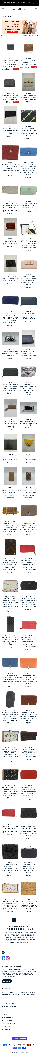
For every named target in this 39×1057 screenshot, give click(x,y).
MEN (9, 17)
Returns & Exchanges (9, 1006)
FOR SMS (32, 994)
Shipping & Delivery (8, 1003)
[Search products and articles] (35, 13)
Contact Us (5, 1015)
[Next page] (25, 920)
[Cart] (36, 9)
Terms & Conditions (8, 1024)
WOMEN (4, 17)
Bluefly (16, 1052)
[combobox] (19, 14)
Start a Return (6, 1009)
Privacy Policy (6, 1027)
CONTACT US (7, 981)
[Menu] (3, 9)
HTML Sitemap (6, 1030)
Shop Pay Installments (9, 1012)
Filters (5, 35)
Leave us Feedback (7, 1018)
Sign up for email (22, 994)
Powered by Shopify (23, 1052)
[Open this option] (10, 47)
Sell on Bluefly (7, 1021)
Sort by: (25, 35)
